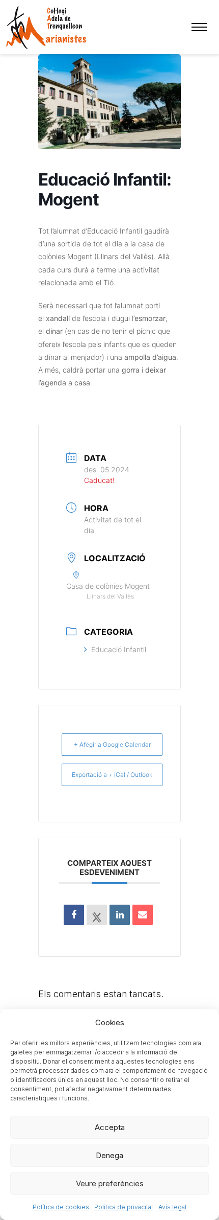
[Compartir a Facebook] (74, 915)
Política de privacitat (123, 1207)
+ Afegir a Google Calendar (112, 744)
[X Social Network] (97, 915)
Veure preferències (110, 1183)
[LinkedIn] (120, 915)
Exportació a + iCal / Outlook (112, 774)
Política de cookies (61, 1207)
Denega (109, 1155)
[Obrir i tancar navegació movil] (199, 27)
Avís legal (172, 1207)
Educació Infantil (118, 649)
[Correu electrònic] (142, 915)
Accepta (110, 1127)
